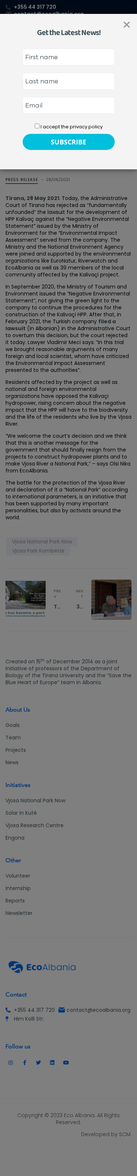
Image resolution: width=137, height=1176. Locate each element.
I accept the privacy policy (71, 126)
